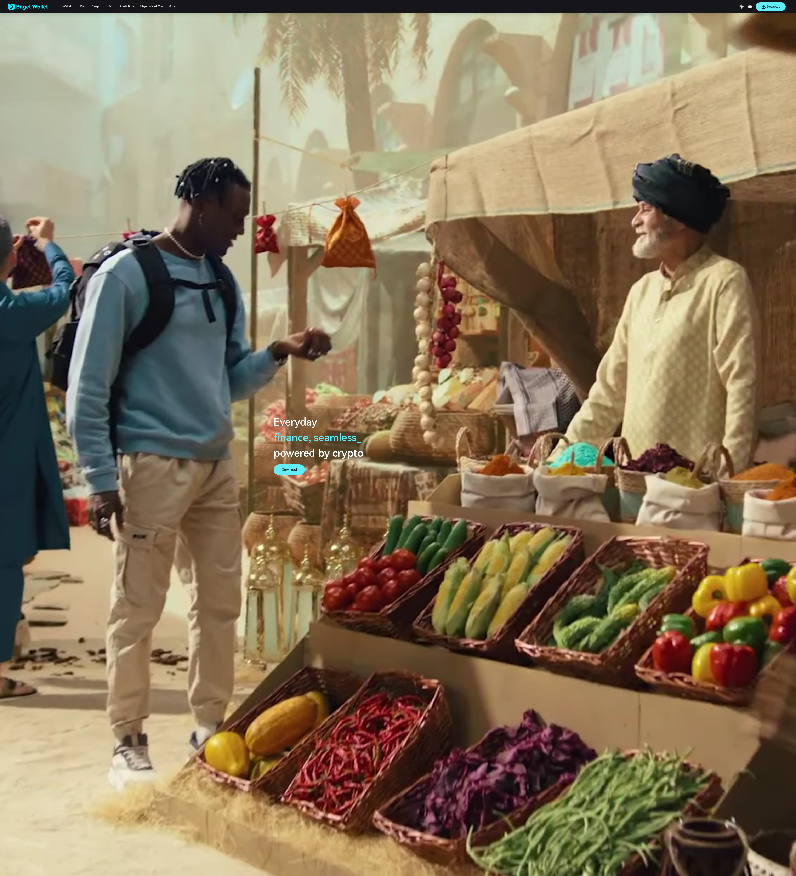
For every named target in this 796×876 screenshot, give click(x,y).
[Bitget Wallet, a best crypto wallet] (33, 7)
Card (83, 6)
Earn (111, 6)
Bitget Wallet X (150, 6)
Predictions (127, 6)
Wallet (67, 6)
